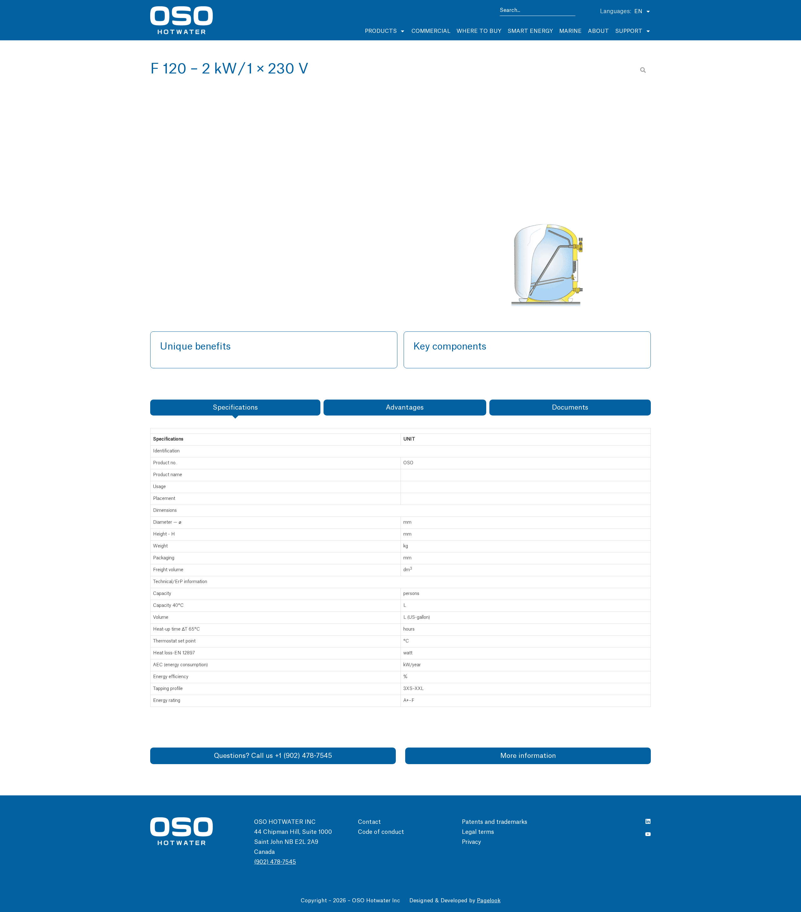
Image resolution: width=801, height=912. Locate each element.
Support (628, 31)
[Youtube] (648, 834)
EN (638, 11)
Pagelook (489, 900)
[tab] (235, 408)
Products (381, 31)
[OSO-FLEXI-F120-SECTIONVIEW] (547, 184)
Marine (570, 31)
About (598, 31)
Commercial (430, 31)
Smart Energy (530, 31)
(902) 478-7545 (275, 862)
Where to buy (479, 31)
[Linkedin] (648, 821)
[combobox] (537, 11)
